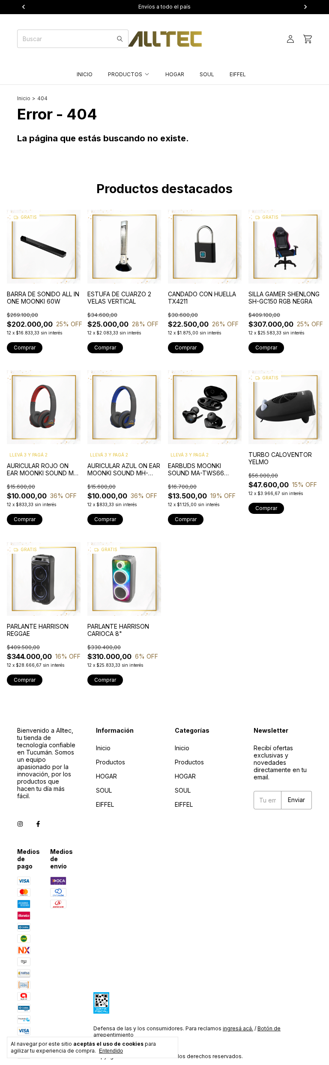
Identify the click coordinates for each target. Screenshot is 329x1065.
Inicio (85, 74)
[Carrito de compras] (307, 39)
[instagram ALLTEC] (20, 823)
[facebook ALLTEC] (38, 823)
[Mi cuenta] (290, 39)
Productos (125, 74)
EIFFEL (238, 74)
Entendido (111, 1051)
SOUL (207, 74)
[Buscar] (120, 39)
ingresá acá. (238, 1028)
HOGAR (174, 74)
